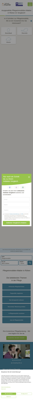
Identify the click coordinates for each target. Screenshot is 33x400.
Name (6, 205)
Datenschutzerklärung (14, 214)
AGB (22, 214)
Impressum (3, 389)
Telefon (6, 210)
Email (5, 199)
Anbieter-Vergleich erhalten (16, 223)
